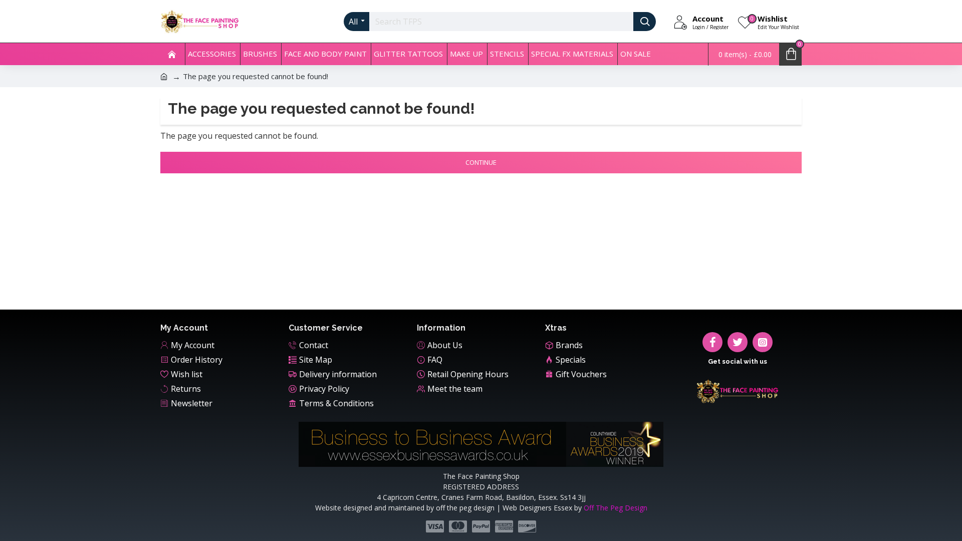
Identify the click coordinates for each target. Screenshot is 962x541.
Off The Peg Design (615, 507)
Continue (481, 162)
